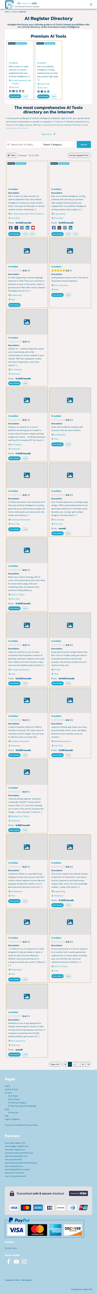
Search (84, 144)
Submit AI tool (11, 1089)
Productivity (16, 295)
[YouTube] (23, 91)
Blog (7, 1109)
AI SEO (57, 669)
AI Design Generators (20, 519)
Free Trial (15, 523)
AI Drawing (59, 519)
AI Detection (16, 891)
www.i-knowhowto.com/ (15, 1176)
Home (7, 12)
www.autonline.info (13, 1159)
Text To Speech (37, 213)
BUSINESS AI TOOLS (20, 816)
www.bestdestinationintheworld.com (21, 1162)
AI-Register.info (59, 121)
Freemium (15, 373)
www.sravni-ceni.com (14, 1172)
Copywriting (44, 83)
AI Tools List (13, 1112)
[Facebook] (10, 91)
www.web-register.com (15, 1149)
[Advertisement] (70, 327)
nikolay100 (87, 1289)
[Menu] (91, 4)
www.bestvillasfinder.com (16, 1156)
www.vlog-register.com (15, 1142)
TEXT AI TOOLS (18, 594)
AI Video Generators (19, 80)
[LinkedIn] (20, 91)
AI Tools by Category (17, 1102)
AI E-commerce (61, 285)
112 (83, 1064)
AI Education (60, 434)
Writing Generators (62, 741)
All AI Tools (13, 1095)
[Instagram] (16, 91)
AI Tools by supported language (22, 1105)
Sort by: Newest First (78, 155)
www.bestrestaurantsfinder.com (19, 1152)
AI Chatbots (16, 369)
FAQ (6, 1115)
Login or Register (12, 1119)
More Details (15, 96)
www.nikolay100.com (14, 1166)
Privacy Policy (32, 1124)
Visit (25, 96)
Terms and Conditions (14, 1124)
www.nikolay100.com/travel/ (17, 1169)
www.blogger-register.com (17, 1146)
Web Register (26, 1280)
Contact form (11, 1248)
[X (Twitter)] (13, 91)
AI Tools (14, 12)
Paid (17, 87)
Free (13, 87)
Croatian (13, 63)
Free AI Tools (13, 1099)
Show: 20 (55, 1064)
